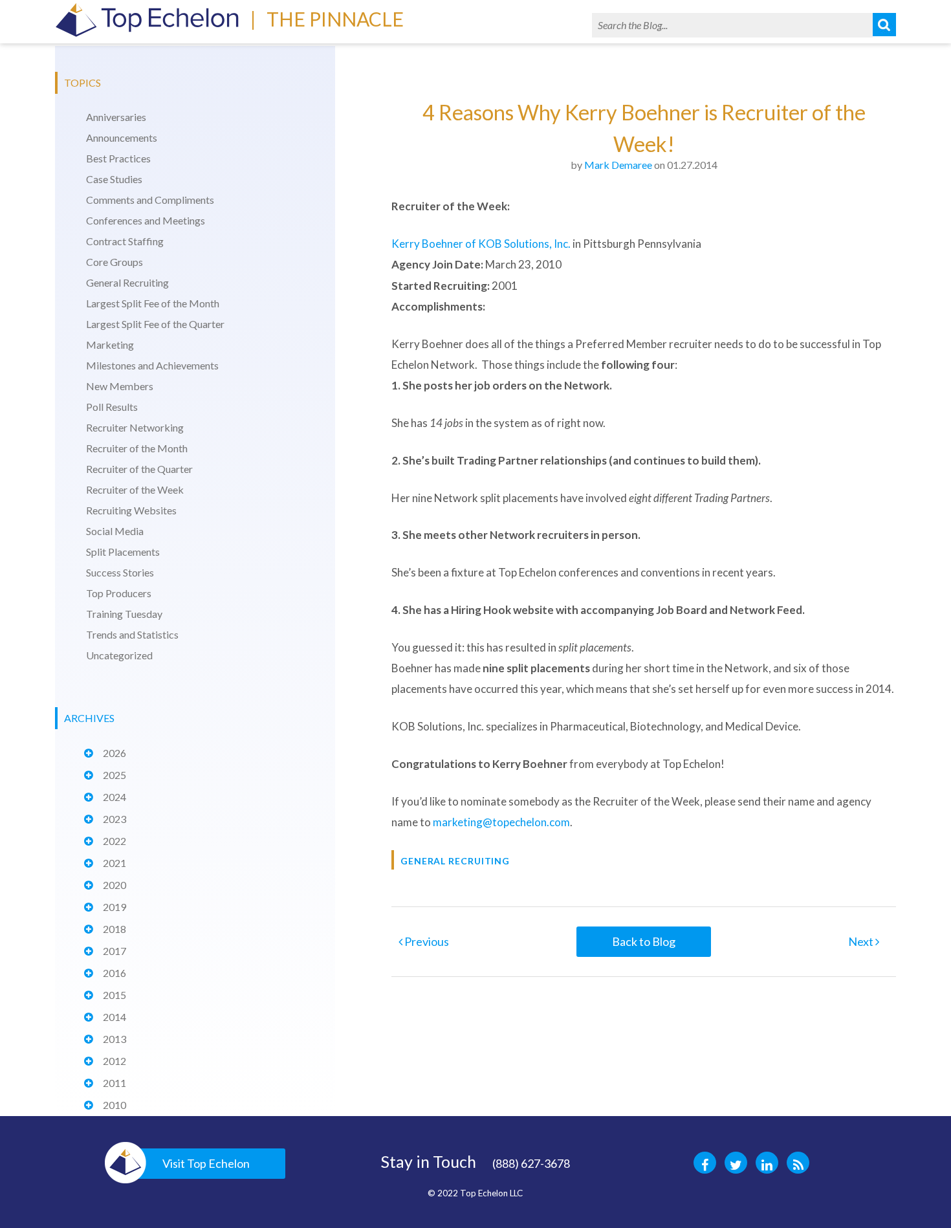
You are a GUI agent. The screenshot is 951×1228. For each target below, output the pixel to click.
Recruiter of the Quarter (139, 469)
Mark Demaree (618, 165)
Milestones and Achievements (152, 365)
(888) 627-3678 (531, 1163)
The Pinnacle (335, 18)
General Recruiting (127, 282)
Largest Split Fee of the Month (152, 303)
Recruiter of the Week (135, 489)
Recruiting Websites (131, 510)
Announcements (121, 137)
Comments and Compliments (150, 199)
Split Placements (123, 551)
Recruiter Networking (135, 427)
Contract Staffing (125, 241)
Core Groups (114, 262)
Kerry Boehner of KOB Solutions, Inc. (481, 243)
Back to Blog (643, 941)
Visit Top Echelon (206, 1163)
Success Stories (120, 572)
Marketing (110, 344)
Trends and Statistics (132, 634)
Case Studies (114, 179)
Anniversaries (116, 117)
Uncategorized (119, 655)
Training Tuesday (124, 614)
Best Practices (118, 158)
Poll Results (112, 406)
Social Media (115, 531)
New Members (119, 386)
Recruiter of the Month (137, 448)
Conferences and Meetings (145, 220)
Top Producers (118, 593)
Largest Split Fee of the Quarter (155, 324)
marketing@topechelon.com (501, 822)
